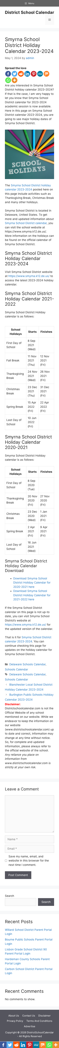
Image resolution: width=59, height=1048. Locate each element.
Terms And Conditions (39, 1020)
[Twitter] (14, 74)
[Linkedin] (27, 74)
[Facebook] (8, 74)
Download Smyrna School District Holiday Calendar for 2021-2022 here (31, 595)
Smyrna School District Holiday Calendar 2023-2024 (29, 45)
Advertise (29, 1026)
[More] (14, 80)
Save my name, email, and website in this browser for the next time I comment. (29, 860)
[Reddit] (21, 74)
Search (9, 895)
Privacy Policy (15, 1020)
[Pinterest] (34, 74)
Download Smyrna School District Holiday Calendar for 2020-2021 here (31, 582)
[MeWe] (40, 74)
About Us (13, 1015)
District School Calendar (29, 12)
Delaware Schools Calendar (27, 664)
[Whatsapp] (8, 80)
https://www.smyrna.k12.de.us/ (28, 276)
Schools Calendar (16, 669)
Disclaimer (44, 1015)
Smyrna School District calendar (26, 223)
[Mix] (46, 74)
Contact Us (28, 1015)
